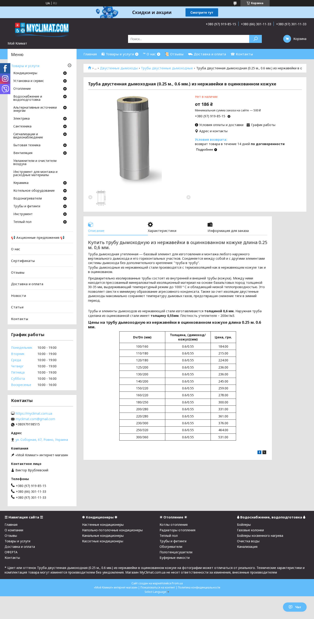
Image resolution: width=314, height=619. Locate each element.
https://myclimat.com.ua (34, 413)
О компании (14, 530)
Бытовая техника (26, 145)
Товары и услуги (25, 65)
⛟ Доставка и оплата (207, 54)
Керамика (21, 183)
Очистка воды (248, 541)
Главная (90, 54)
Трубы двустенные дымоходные (167, 68)
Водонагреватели (27, 198)
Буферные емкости (175, 557)
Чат (298, 607)
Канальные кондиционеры (103, 535)
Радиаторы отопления (177, 530)
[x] (264, 453)
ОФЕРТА (11, 552)
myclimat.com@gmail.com (35, 419)
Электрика (21, 119)
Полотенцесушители (176, 552)
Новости (18, 295)
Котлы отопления (174, 524)
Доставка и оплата (27, 283)
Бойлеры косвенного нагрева (260, 535)
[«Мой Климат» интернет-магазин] (42, 30)
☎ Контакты (242, 54)
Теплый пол (22, 222)
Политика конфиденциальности (199, 587)
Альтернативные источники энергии (35, 109)
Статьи (17, 307)
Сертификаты (23, 260)
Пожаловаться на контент (157, 587)
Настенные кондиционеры (103, 524)
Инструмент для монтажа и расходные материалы (35, 173)
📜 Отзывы (174, 54)
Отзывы (17, 272)
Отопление (22, 89)
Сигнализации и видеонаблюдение (28, 135)
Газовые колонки (250, 530)
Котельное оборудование (34, 191)
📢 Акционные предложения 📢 (38, 237)
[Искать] (255, 39)
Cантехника (22, 126)
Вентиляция (22, 153)
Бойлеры (244, 524)
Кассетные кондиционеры (102, 541)
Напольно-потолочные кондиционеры (112, 530)
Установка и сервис (28, 81)
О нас (15, 249)
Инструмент (23, 214)
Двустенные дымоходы (119, 68)
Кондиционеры (25, 73)
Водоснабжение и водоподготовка (27, 98)
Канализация (247, 546)
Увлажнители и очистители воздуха (35, 162)
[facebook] (259, 453)
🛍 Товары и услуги (117, 54)
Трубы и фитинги (26, 206)
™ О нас (149, 54)
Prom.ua (177, 583)
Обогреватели (171, 546)
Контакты (19, 318)
